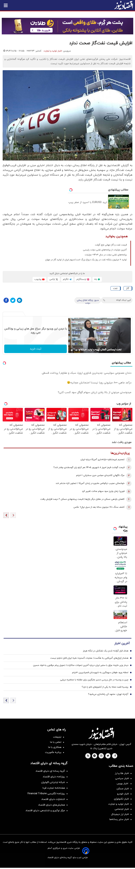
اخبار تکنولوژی (121, 799)
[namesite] (123, 5)
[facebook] (115, 756)
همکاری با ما (54, 747)
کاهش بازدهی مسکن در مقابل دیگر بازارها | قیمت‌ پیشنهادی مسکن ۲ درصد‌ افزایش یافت (82, 499)
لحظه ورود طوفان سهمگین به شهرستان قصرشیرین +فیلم (100, 672)
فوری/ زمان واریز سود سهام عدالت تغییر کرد (103, 491)
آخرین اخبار (122, 643)
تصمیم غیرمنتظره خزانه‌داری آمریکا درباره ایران (102, 459)
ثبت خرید (35, 349)
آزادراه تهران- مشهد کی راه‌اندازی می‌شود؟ (108, 694)
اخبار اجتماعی (122, 809)
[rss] (88, 756)
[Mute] (77, 350)
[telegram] (94, 756)
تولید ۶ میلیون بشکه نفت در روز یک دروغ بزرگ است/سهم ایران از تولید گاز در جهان (86, 259)
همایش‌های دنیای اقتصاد (51, 805)
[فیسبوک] (6, 300)
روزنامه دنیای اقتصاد (54, 776)
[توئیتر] (12, 300)
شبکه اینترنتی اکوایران (53, 782)
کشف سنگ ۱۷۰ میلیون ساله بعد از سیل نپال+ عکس (98, 507)
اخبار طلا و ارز (122, 773)
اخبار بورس (123, 783)
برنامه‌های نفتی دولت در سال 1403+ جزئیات (106, 254)
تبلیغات (57, 737)
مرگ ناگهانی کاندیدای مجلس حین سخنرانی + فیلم (100, 475)
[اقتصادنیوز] (101, 733)
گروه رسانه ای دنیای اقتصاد (50, 771)
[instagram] (101, 756)
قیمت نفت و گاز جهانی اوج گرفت (111, 245)
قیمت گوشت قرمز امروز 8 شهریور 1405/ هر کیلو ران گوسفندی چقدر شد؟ (88, 467)
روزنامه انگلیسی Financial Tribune (46, 793)
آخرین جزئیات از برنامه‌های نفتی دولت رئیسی (105, 249)
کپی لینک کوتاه (123, 300)
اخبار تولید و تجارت (53, 51)
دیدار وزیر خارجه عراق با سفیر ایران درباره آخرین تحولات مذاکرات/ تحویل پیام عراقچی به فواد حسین (80, 665)
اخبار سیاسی (122, 778)
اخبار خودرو (123, 793)
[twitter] (108, 756)
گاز (127, 288)
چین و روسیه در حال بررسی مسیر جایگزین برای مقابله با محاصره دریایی (94, 679)
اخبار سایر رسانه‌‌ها (119, 819)
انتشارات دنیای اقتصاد (53, 799)
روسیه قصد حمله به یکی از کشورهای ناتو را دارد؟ (105, 687)
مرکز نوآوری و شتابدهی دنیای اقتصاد (45, 810)
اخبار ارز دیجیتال (120, 814)
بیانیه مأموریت (53, 752)
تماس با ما (55, 742)
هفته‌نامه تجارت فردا (54, 788)
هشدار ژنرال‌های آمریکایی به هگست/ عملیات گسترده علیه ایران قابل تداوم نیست (89, 658)
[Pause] (72, 350)
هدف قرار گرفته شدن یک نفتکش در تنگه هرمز (105, 650)
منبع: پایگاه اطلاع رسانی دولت (88, 301)
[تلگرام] (19, 300)
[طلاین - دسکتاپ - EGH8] (67, 26)
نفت (115, 288)
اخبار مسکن (123, 788)
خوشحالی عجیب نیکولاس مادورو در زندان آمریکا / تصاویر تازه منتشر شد (90, 483)
